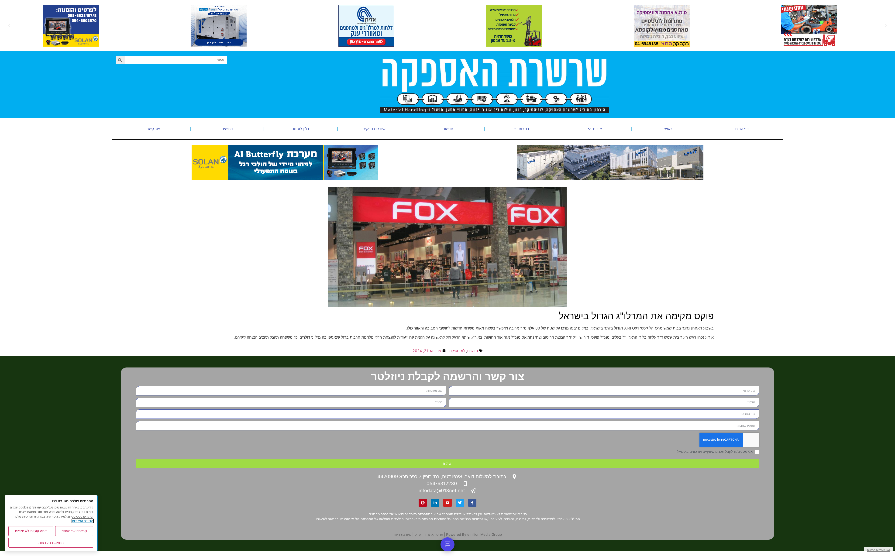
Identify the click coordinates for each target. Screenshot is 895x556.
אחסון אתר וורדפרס (428, 534)
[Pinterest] (423, 503)
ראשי (668, 129)
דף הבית (742, 129)
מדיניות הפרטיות (82, 521)
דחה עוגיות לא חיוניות (31, 531)
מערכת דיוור (402, 534)
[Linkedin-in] (435, 503)
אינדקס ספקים (374, 129)
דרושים (227, 129)
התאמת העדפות (51, 542)
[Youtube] (447, 503)
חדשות (447, 129)
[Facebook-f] (472, 503)
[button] (885, 25)
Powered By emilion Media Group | (472, 534)
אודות (597, 129)
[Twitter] (460, 503)
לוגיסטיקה (457, 350)
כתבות (524, 129)
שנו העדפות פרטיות (878, 550)
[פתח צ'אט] (447, 544)
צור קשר (153, 129)
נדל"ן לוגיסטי (300, 129)
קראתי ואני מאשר (74, 531)
